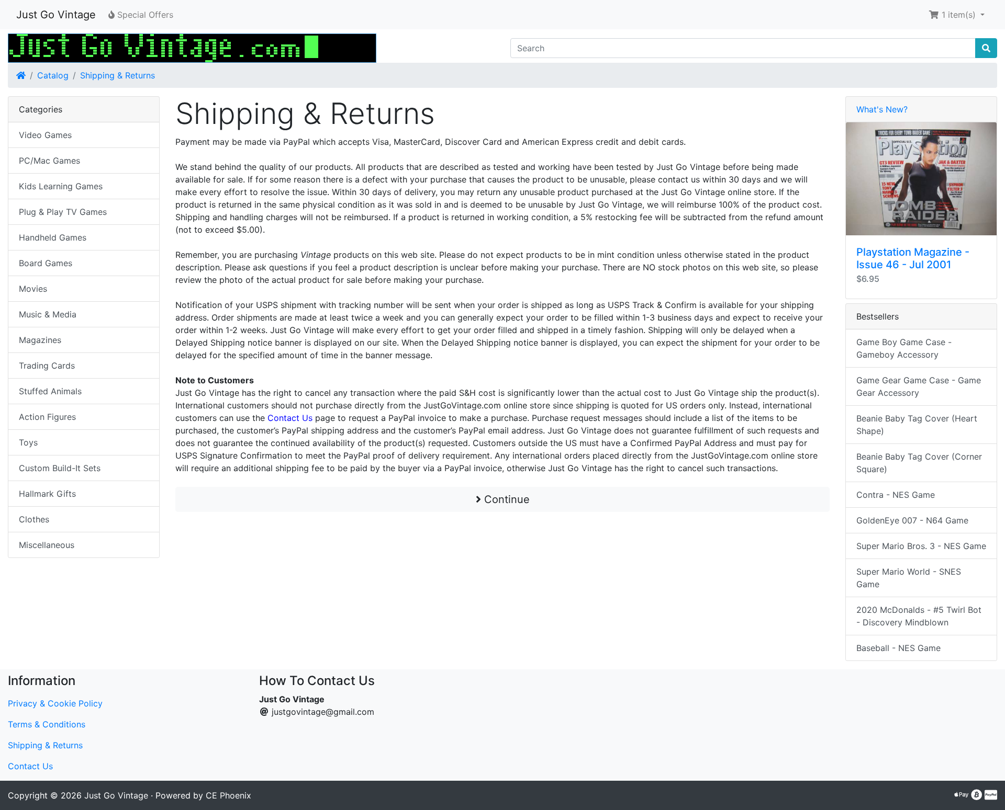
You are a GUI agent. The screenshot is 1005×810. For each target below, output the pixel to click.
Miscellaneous (46, 545)
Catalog (53, 75)
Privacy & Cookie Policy (55, 703)
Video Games (45, 135)
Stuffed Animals (50, 391)
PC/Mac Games (49, 160)
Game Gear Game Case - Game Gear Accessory (918, 386)
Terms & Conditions (46, 724)
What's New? (882, 109)
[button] (956, 14)
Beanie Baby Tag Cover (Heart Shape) (916, 424)
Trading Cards (47, 365)
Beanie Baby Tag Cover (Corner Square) (919, 462)
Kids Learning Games (61, 186)
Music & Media (47, 314)
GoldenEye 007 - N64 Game (912, 520)
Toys (28, 442)
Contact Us (30, 766)
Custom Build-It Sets (59, 468)
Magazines (40, 340)
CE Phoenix (228, 795)
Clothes (34, 519)
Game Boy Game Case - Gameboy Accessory (904, 348)
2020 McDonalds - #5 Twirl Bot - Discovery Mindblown (918, 616)
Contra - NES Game (895, 494)
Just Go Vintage (56, 14)
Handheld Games (52, 237)
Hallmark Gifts (47, 493)
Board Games (45, 263)
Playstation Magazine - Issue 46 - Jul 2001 (912, 258)
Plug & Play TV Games (63, 212)
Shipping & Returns (117, 75)
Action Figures (47, 417)
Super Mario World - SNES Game (908, 577)
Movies (33, 288)
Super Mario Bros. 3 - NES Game (921, 546)
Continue (505, 499)
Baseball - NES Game (898, 648)
